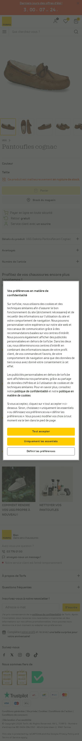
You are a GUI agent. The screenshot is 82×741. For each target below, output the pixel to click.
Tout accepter (41, 431)
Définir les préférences (41, 451)
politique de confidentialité (31, 391)
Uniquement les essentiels (41, 441)
